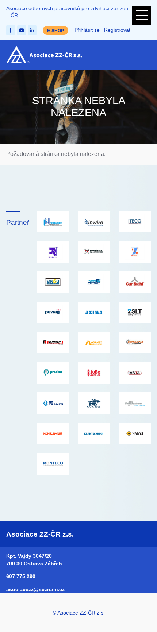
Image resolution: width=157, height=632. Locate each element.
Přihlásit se (87, 30)
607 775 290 (20, 576)
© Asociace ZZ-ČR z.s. (79, 613)
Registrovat (117, 30)
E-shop (55, 30)
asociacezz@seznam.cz (35, 589)
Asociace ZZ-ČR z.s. (40, 534)
